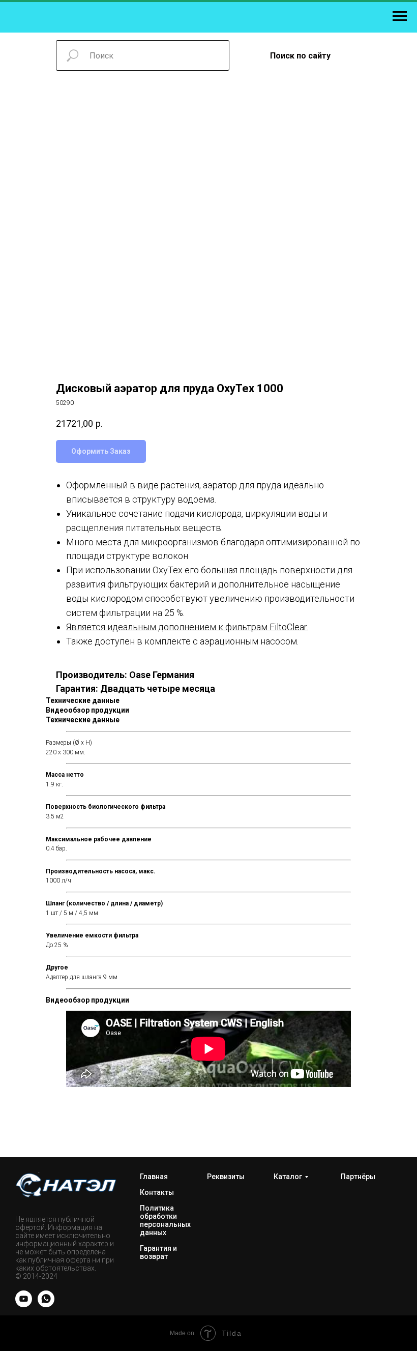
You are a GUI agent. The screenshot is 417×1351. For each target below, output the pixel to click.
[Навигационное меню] (400, 16)
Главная (154, 1176)
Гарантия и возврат (158, 1252)
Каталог (288, 1176)
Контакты (157, 1192)
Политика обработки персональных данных (165, 1220)
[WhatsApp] (46, 1304)
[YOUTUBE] (23, 1304)
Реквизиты (226, 1176)
